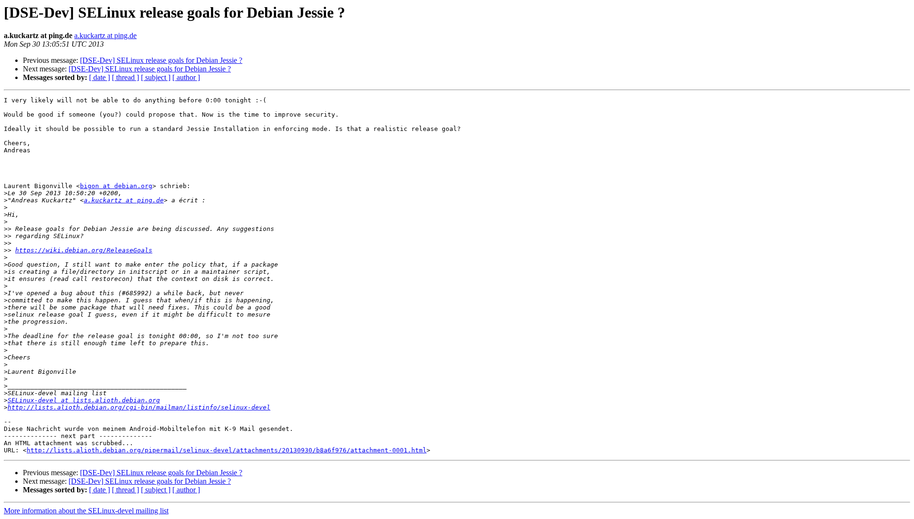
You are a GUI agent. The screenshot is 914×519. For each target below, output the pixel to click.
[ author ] (186, 77)
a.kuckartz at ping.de (105, 35)
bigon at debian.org (116, 186)
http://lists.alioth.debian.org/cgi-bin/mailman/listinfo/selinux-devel (139, 407)
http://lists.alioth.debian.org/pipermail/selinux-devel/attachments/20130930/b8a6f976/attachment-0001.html (227, 450)
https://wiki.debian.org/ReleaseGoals (83, 250)
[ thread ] (125, 77)
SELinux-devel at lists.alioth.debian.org (84, 400)
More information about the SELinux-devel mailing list (86, 511)
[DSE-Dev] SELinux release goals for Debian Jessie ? (161, 60)
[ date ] (99, 77)
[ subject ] (155, 77)
